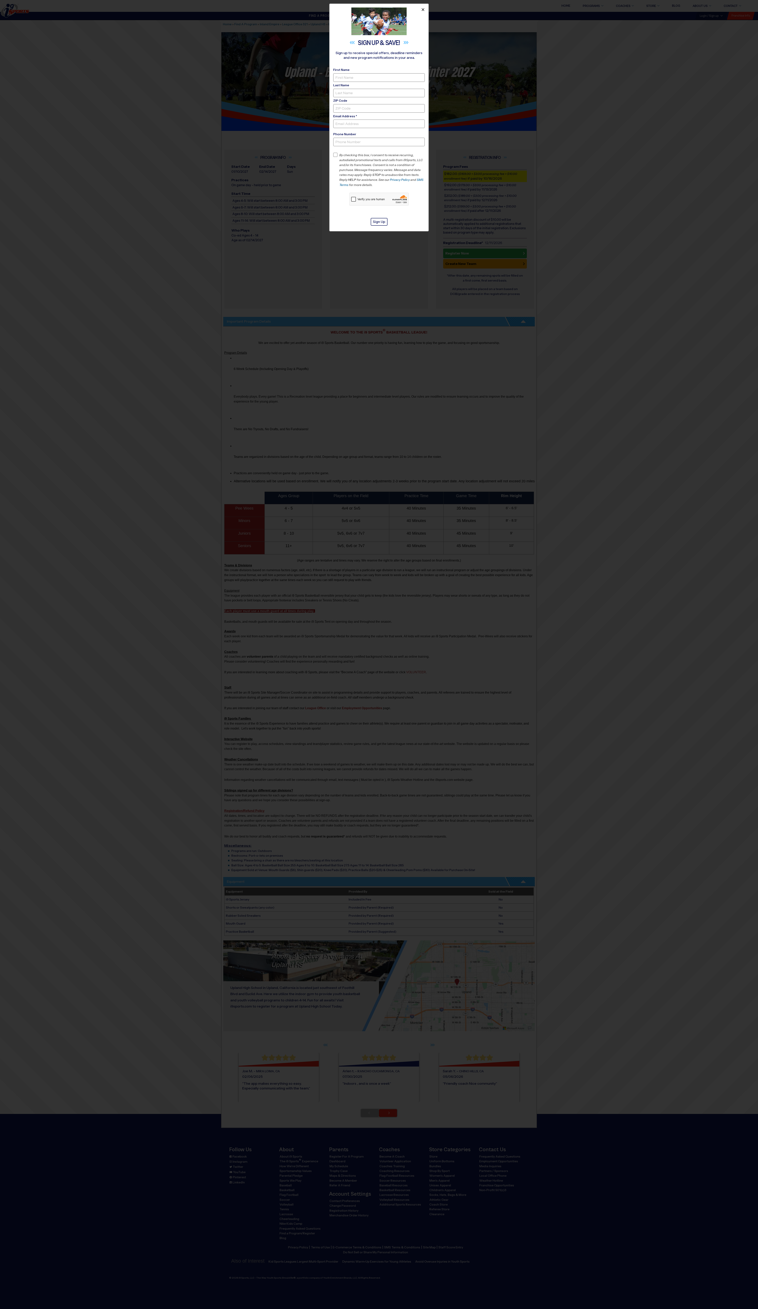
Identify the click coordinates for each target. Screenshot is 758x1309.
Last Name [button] (341, 85)
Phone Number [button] (344, 134)
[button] (382, 170)
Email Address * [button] (345, 116)
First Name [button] (341, 70)
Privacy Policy (400, 180)
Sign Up (379, 222)
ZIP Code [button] (340, 100)
